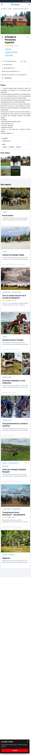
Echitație (8, 49)
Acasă (4, 8)
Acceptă (14, 750)
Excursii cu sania (6, 292)
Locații (9, 8)
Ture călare (9, 55)
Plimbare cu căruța (11, 52)
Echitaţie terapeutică (13, 463)
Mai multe (15, 571)
